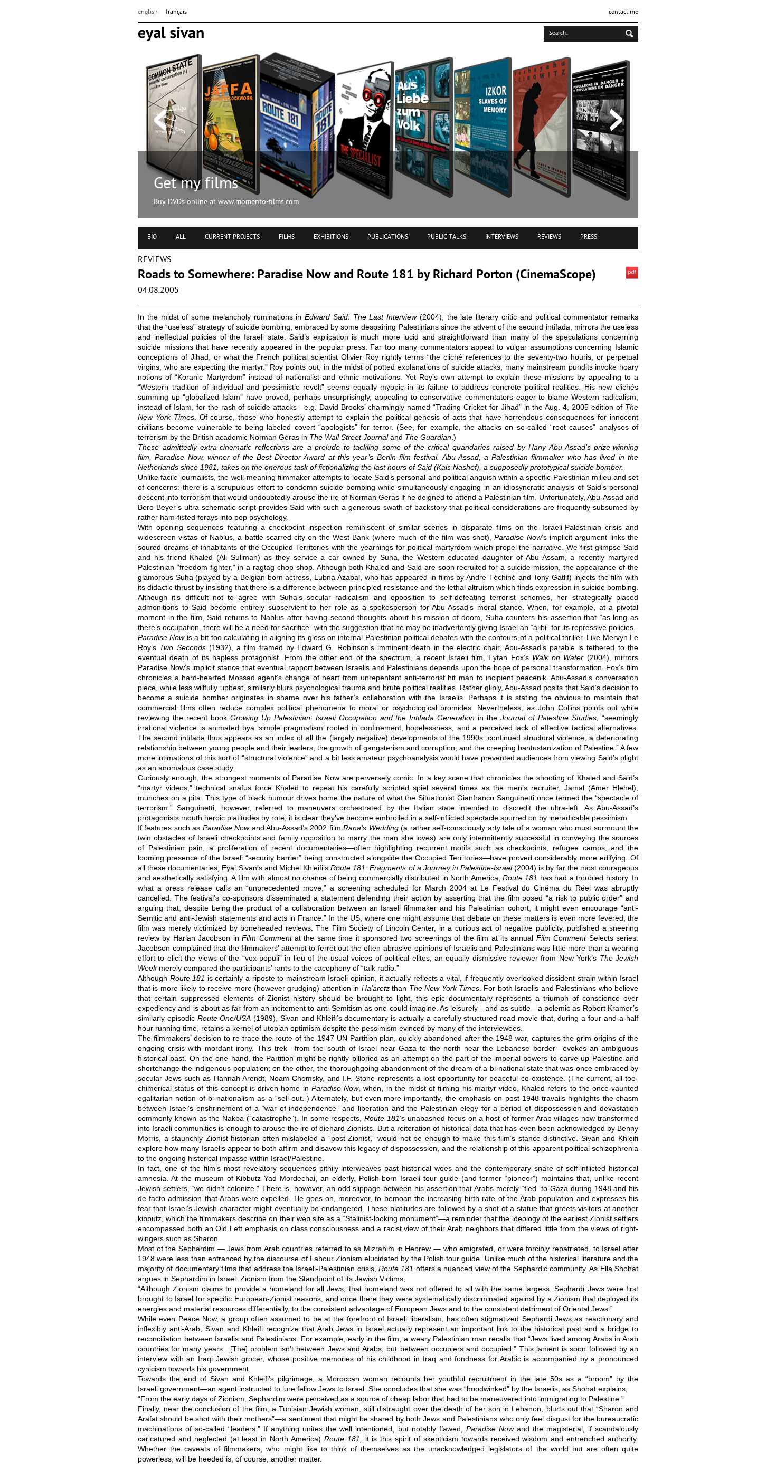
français (176, 12)
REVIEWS (549, 237)
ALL (181, 237)
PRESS (588, 237)
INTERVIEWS (501, 237)
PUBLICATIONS (387, 237)
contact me (623, 12)
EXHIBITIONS (331, 237)
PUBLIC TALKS (446, 237)
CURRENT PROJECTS (232, 237)
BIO (152, 237)
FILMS (287, 237)
